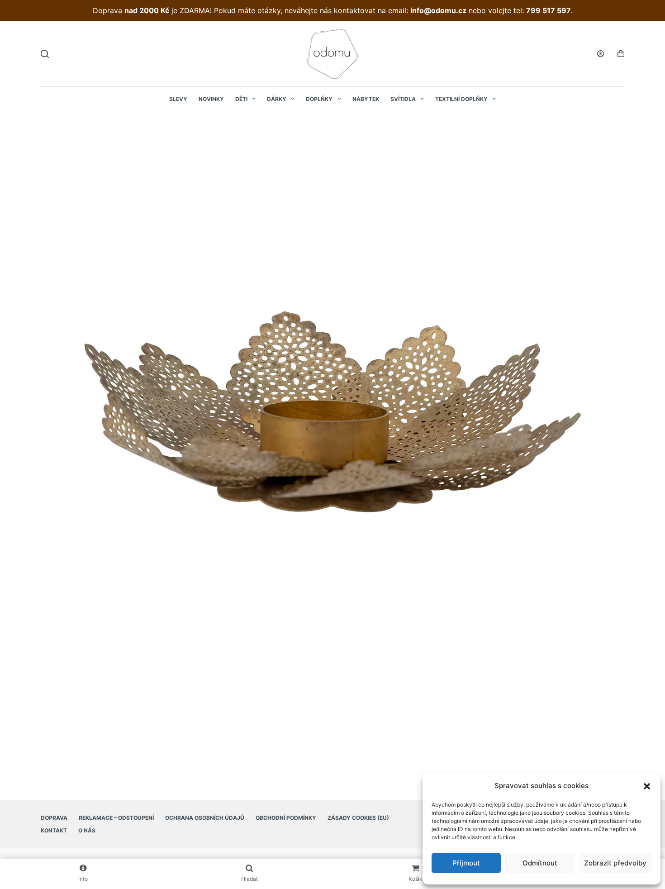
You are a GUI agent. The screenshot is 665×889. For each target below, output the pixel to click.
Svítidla (403, 99)
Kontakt (54, 830)
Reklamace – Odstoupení (116, 817)
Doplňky (319, 99)
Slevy (178, 99)
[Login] (600, 53)
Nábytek (365, 99)
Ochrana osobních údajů (204, 817)
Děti (241, 99)
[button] (646, 786)
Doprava (54, 817)
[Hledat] (45, 54)
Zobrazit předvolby (615, 863)
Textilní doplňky (461, 99)
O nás (86, 830)
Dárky (276, 99)
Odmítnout (539, 863)
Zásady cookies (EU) (358, 817)
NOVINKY (211, 99)
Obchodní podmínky (286, 817)
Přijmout (466, 863)
